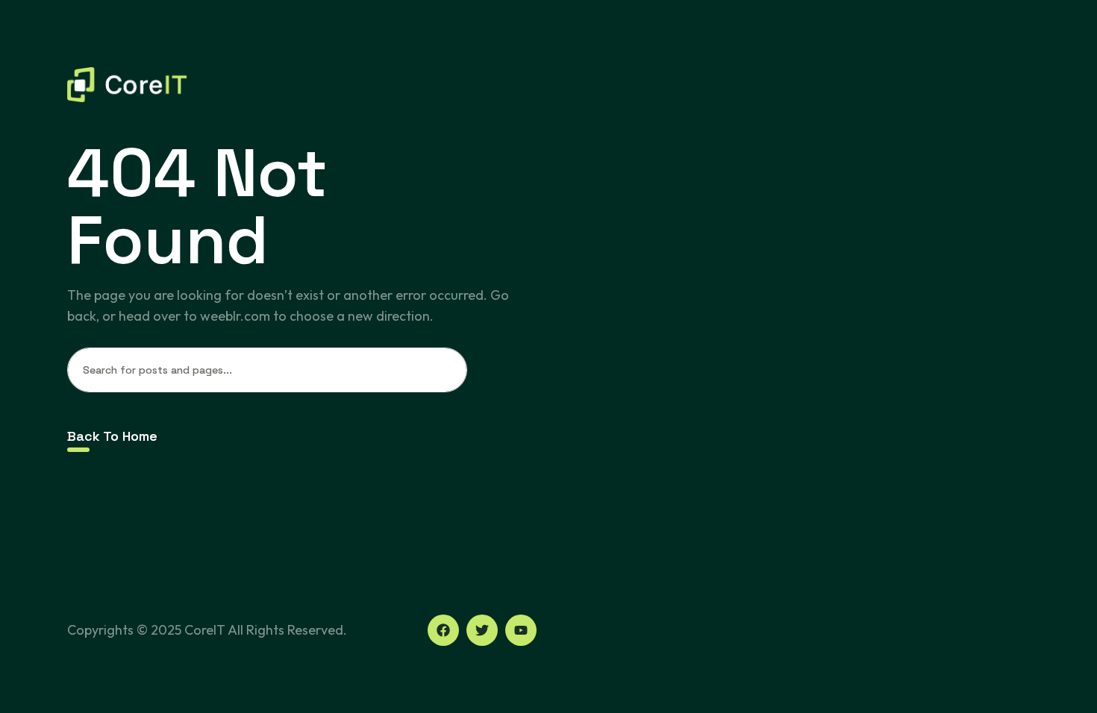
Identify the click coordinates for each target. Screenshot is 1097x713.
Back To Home (112, 436)
